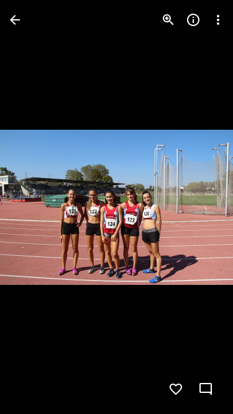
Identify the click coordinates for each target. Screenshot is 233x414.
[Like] (175, 389)
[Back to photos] (15, 20)
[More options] (218, 19)
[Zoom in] (168, 19)
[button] (198, 207)
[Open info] (193, 19)
